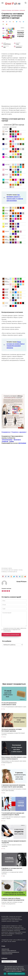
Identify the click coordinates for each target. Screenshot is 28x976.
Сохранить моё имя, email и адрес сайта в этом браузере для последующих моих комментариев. (14, 630)
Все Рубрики (15, 10)
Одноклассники (7, 439)
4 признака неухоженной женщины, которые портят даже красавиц (13, 786)
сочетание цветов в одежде (10, 569)
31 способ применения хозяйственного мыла (9, 703)
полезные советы (7, 568)
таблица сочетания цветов (9, 571)
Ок (5, 973)
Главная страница (6, 10)
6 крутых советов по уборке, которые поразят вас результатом (13, 899)
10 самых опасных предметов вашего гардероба (14, 841)
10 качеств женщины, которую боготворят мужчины (12, 730)
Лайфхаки (22, 10)
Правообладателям (7, 953)
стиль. (21, 569)
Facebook (5, 441)
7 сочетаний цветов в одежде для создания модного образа (13, 813)
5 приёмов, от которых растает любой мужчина (12, 869)
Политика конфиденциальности (10, 952)
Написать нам (5, 949)
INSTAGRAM (22, 443)
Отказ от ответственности (9, 950)
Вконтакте (17, 439)
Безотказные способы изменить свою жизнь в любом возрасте (14, 758)
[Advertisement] (14, 89)
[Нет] (26, 970)
